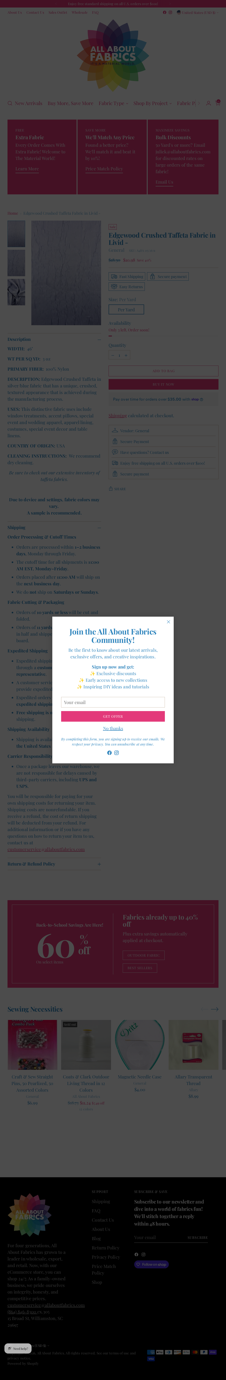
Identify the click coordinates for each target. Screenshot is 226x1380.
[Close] (168, 621)
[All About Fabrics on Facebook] (109, 753)
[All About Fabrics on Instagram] (116, 753)
